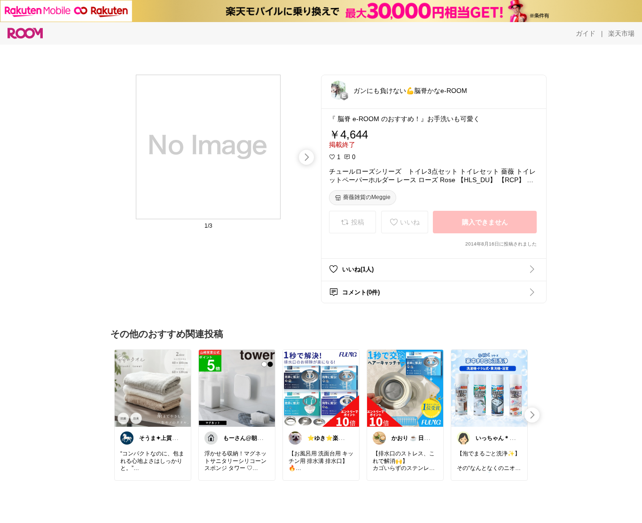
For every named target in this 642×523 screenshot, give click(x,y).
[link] (153, 388)
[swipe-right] (306, 157)
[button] (338, 90)
